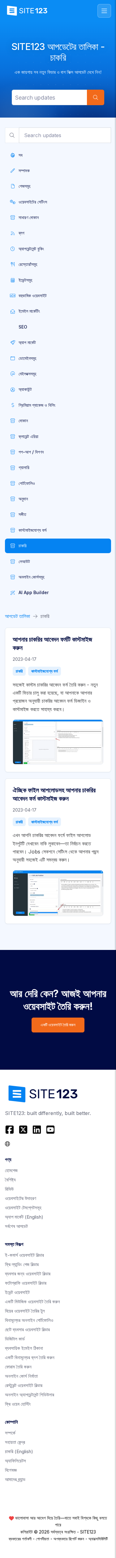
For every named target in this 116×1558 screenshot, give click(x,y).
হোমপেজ (11, 1170)
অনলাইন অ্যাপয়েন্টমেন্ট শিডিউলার (29, 1395)
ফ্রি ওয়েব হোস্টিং (18, 1404)
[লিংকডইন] (37, 1129)
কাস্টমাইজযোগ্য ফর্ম (44, 671)
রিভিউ (9, 1189)
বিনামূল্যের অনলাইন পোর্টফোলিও (29, 1320)
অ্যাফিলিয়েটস (15, 1461)
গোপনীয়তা (42, 1538)
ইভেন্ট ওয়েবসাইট (17, 1292)
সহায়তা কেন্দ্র (15, 1442)
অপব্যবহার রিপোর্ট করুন (69, 1538)
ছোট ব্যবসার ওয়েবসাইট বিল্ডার (27, 1329)
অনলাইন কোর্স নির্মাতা (21, 1376)
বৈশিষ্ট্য (10, 1180)
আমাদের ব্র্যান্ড (15, 1479)
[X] (23, 1129)
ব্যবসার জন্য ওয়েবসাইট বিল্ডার (27, 1274)
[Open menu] (104, 11)
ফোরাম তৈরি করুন (18, 1367)
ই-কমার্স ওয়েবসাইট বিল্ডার (24, 1255)
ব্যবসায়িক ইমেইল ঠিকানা (24, 1348)
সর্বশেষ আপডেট (16, 1226)
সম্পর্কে (10, 1433)
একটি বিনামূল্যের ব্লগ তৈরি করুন (29, 1357)
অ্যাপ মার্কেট (24, 1217)
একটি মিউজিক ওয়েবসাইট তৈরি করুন (32, 1302)
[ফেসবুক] (10, 1129)
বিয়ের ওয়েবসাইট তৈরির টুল (25, 1311)
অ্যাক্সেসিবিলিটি (98, 1538)
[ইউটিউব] (50, 1129)
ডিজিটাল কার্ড (15, 1339)
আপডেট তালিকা (17, 616)
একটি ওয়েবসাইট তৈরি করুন (58, 1025)
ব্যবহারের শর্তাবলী (20, 1538)
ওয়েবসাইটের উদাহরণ (20, 1198)
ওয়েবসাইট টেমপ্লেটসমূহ (23, 1208)
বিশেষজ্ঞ (11, 1470)
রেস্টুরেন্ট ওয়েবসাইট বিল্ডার (23, 1385)
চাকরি (19, 671)
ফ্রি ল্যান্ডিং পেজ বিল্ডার (22, 1264)
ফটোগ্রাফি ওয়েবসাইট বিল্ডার (25, 1283)
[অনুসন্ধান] (95, 97)
